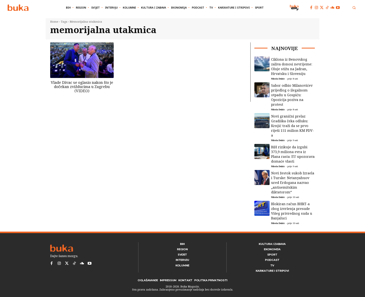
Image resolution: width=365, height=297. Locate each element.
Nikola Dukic (278, 78)
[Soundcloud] (332, 8)
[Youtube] (338, 8)
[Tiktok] (327, 8)
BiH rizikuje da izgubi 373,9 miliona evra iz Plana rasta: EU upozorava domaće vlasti (293, 154)
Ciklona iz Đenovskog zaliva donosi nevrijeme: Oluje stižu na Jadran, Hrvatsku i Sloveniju (291, 66)
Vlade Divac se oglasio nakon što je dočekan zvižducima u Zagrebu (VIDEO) (82, 86)
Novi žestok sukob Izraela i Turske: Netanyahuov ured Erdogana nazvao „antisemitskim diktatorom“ (292, 182)
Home (54, 21)
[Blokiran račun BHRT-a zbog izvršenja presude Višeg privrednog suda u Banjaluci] (262, 208)
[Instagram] (316, 8)
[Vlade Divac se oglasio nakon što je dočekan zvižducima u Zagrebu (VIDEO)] (82, 60)
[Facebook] (311, 8)
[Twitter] (322, 8)
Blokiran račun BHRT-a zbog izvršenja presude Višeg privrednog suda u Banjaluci (291, 211)
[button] (354, 7)
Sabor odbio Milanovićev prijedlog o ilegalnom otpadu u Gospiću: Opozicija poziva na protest (292, 95)
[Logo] (18, 7)
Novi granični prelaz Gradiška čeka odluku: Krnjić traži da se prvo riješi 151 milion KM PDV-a (292, 125)
